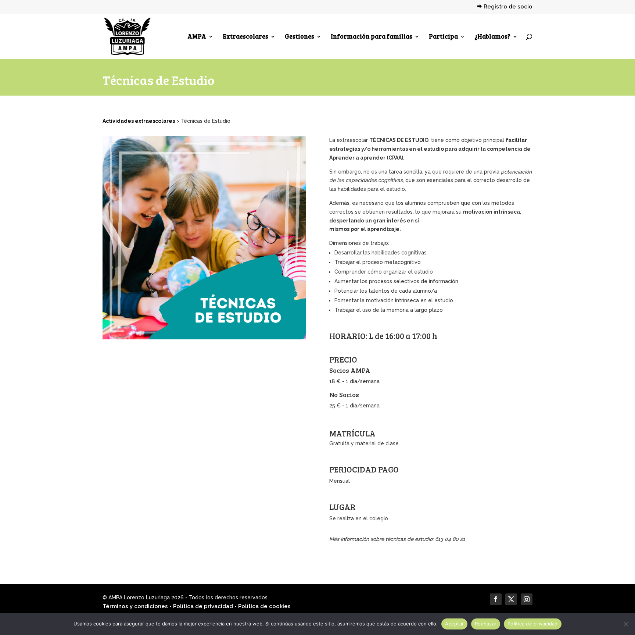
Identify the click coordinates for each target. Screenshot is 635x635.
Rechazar (485, 624)
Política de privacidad (203, 606)
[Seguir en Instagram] (526, 599)
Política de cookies (264, 606)
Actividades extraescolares (139, 121)
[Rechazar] (625, 624)
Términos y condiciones (135, 606)
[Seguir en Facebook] (496, 599)
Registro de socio (508, 7)
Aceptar (454, 624)
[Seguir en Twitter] (511, 599)
